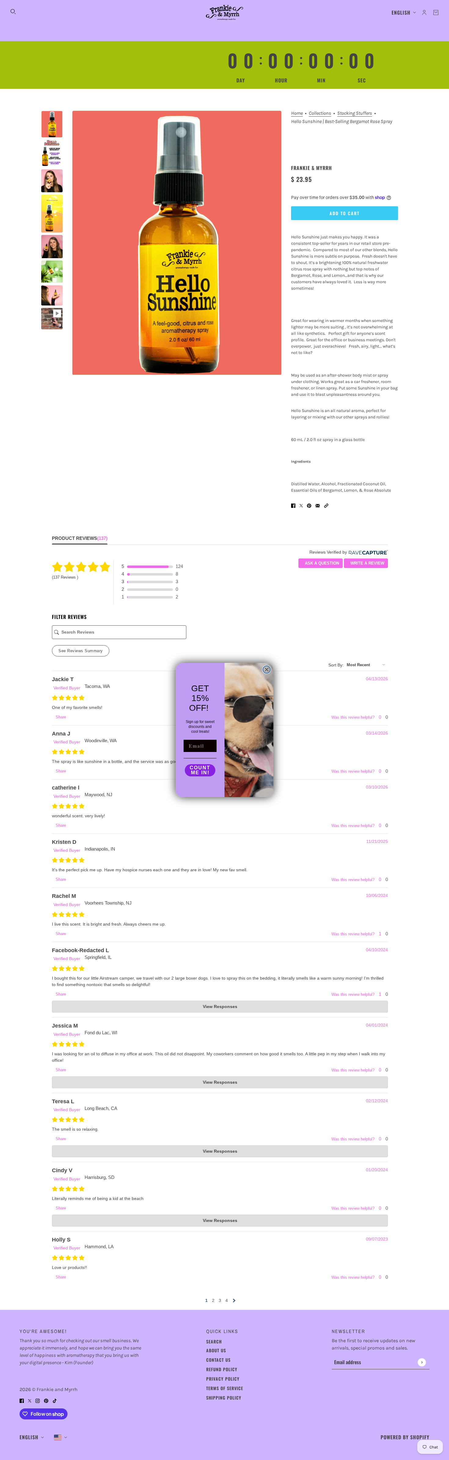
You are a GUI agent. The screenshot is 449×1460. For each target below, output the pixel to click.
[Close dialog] (266, 669)
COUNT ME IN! (200, 770)
